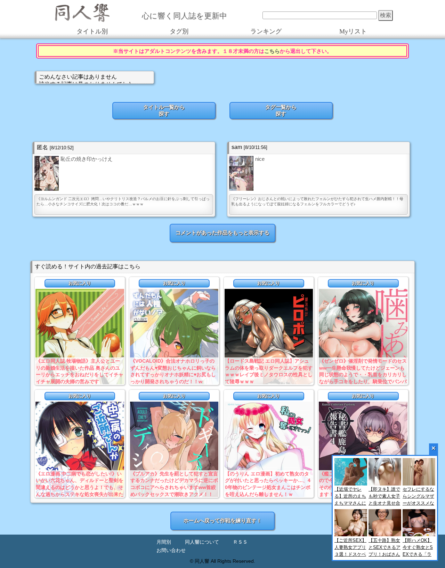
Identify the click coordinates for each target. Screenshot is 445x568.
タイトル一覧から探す (164, 110)
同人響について (202, 542)
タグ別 (179, 31)
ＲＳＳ (240, 542)
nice (260, 159)
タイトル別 (92, 31)
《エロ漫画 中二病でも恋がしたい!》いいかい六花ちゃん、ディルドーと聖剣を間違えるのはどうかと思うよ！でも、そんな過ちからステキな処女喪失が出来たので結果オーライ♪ (79, 487)
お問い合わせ (171, 550)
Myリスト (353, 31)
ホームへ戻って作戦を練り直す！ (223, 520)
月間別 (163, 542)
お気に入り (79, 283)
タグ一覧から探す (281, 110)
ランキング (266, 31)
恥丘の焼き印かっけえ (86, 159)
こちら (272, 51)
